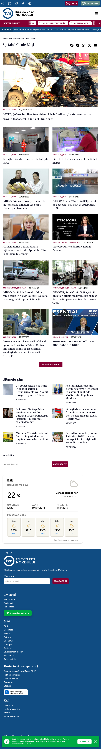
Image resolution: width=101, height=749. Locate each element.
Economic (8, 641)
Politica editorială (12, 675)
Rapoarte (8, 682)
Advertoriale (10, 659)
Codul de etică (11, 678)
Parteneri (8, 603)
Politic (7, 633)
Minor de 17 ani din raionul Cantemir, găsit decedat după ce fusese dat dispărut (32, 436)
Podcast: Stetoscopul (70, 242)
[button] (72, 45)
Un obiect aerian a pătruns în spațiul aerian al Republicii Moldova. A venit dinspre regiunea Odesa (32, 390)
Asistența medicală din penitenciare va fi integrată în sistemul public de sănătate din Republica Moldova (82, 392)
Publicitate (9, 606)
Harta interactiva (12, 709)
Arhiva (7, 712)
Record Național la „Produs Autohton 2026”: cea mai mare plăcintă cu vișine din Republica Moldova (81, 438)
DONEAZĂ (84, 741)
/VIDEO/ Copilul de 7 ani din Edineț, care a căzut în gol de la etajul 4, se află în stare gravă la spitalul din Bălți (25, 296)
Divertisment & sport (13, 652)
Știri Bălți (21, 288)
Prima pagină (7, 38)
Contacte (8, 705)
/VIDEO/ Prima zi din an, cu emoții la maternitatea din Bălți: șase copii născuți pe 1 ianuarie (24, 205)
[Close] (95, 741)
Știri (14, 109)
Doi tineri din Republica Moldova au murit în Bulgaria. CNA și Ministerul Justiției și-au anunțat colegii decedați (32, 415)
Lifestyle (8, 644)
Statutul (7, 686)
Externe (7, 637)
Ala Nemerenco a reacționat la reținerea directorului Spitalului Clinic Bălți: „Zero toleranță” (25, 250)
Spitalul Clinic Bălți (21, 38)
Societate (7, 109)
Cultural (7, 648)
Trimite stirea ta (11, 716)
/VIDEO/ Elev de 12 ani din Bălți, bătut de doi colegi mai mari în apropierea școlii (74, 205)
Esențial (64, 337)
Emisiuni (56, 242)
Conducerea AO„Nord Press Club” (20, 671)
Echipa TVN (9, 599)
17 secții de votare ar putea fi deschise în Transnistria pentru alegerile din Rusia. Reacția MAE (81, 414)
